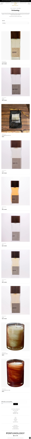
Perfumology (4, 61)
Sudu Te (3, 171)
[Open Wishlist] (30, 438)
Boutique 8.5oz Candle (4, 353)
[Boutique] (15, 82)
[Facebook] (13, 435)
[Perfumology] (15, 4)
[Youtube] (17, 435)
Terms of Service (15, 427)
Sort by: (3, 20)
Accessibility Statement (15, 428)
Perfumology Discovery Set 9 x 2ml (6, 135)
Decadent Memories (4, 62)
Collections (14, 8)
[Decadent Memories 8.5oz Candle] (15, 373)
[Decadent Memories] (15, 45)
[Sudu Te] (15, 154)
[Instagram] (15, 435)
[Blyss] (15, 191)
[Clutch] (15, 264)
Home (11, 8)
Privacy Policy (15, 425)
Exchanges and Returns (15, 426)
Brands (15, 418)
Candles (15, 420)
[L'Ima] (15, 227)
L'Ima (2, 244)
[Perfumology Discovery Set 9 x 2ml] (15, 118)
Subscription (15, 419)
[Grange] (15, 300)
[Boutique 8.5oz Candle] (15, 336)
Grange (3, 317)
